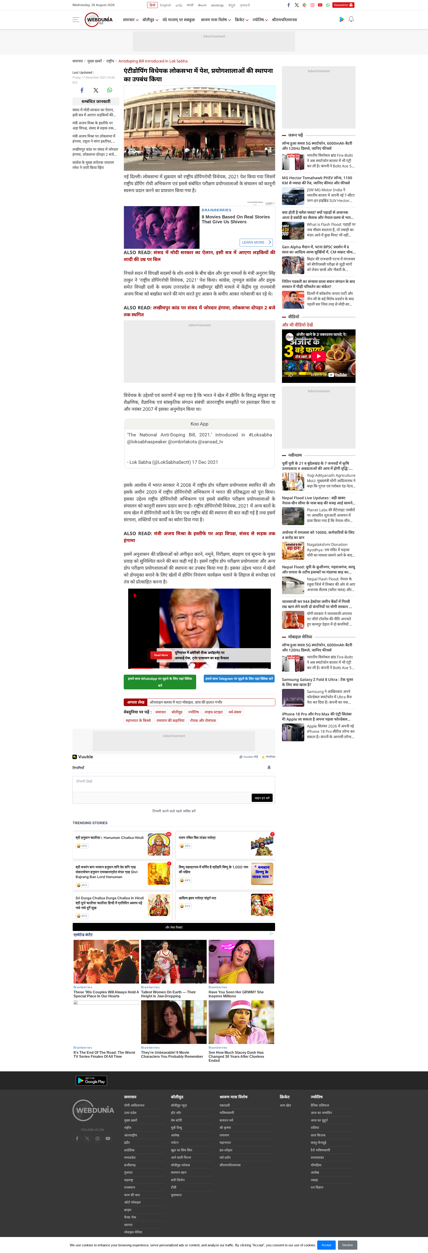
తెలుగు (202, 5)
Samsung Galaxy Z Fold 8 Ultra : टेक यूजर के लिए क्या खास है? (317, 682)
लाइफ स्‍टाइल (214, 712)
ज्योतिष (258, 19)
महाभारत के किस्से (138, 720)
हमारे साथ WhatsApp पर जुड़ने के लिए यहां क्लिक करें (160, 682)
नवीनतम (295, 455)
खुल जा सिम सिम (181, 1150)
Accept (326, 1245)
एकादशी (225, 1105)
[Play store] (342, 19)
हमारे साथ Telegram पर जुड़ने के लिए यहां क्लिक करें (239, 678)
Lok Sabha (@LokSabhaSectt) (160, 462)
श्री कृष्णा (225, 1127)
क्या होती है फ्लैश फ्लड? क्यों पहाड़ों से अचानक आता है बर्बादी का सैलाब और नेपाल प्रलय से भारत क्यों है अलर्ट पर (317, 215)
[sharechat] (304, 5)
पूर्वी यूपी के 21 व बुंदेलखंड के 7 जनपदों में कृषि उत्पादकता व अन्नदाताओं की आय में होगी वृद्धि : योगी (316, 466)
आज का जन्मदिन (321, 1112)
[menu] (76, 19)
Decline (347, 1245)
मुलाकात (176, 1195)
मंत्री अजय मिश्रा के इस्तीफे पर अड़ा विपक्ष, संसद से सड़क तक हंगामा (92, 125)
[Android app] (91, 1080)
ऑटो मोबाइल (132, 1202)
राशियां (315, 1127)
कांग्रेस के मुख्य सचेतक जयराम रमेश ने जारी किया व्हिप (93, 165)
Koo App (199, 424)
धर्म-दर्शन (225, 1157)
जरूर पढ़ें (295, 135)
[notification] (351, 19)
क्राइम (127, 1210)
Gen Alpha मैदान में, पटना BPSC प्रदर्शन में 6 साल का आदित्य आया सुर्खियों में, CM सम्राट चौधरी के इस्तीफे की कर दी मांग (318, 249)
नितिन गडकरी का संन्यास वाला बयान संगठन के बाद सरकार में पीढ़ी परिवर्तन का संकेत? (318, 284)
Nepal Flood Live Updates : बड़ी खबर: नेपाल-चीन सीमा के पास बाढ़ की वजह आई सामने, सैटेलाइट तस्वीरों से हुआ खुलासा (318, 500)
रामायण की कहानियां (170, 720)
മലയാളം (217, 5)
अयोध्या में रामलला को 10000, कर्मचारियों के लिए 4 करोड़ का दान (318, 535)
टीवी (173, 1187)
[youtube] (320, 5)
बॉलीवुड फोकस (180, 1165)
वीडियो (293, 317)
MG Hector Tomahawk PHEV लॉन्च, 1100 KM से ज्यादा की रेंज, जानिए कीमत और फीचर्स (317, 180)
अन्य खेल (285, 1105)
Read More (161, 655)
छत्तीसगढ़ (130, 1165)
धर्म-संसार (234, 712)
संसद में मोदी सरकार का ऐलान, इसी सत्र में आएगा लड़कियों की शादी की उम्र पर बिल (93, 112)
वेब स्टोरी (176, 1120)
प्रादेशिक (129, 1150)
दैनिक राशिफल (320, 1105)
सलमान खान (178, 1172)
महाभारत (225, 1142)
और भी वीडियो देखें (297, 325)
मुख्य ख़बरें (94, 61)
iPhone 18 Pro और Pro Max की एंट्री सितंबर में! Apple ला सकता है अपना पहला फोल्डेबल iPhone (317, 716)
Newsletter (341, 5)
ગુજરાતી (245, 5)
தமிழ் (179, 5)
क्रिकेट (239, 19)
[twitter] (296, 5)
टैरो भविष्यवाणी (320, 1150)
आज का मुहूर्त (319, 1120)
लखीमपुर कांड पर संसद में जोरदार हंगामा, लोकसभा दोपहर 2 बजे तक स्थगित (95, 151)
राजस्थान (129, 1187)
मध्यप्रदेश (130, 1157)
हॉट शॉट (176, 1112)
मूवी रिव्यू (176, 1127)
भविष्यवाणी (227, 1112)
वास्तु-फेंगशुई (318, 1142)
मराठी (190, 5)
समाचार (128, 19)
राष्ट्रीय (110, 61)
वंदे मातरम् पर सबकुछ (179, 19)
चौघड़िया (316, 1165)
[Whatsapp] (328, 5)
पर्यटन (175, 1142)
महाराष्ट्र (128, 1180)
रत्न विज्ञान (317, 1187)
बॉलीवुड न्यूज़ (179, 1105)
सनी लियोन (178, 1180)
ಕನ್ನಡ (231, 5)
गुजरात (128, 1172)
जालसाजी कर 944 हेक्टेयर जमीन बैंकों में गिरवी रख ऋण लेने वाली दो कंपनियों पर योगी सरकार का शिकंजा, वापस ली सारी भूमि (317, 604)
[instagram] (312, 5)
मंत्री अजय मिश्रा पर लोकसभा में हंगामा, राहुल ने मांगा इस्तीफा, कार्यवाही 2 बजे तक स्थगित (93, 138)
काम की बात (132, 1195)
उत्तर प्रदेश (130, 1112)
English (165, 5)
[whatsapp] (110, 90)
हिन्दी (152, 5)
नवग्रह (314, 1180)
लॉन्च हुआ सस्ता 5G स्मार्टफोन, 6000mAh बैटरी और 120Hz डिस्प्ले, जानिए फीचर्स (317, 146)
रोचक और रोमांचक (203, 720)
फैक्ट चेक (130, 1217)
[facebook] (289, 5)
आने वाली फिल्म (181, 1157)
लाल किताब (318, 1135)
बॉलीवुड (148, 19)
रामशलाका (317, 1157)
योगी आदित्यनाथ (134, 1105)
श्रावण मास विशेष (214, 19)
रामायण (224, 1135)
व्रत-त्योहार (226, 1150)
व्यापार (128, 1224)
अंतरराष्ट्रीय (130, 1135)
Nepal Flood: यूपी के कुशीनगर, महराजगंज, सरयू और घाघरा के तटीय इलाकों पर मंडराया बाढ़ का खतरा (318, 569)
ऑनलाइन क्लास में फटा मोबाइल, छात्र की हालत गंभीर (186, 702)
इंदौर (127, 1142)
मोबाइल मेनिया (300, 637)
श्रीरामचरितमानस (284, 19)
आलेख (175, 1135)
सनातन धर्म (226, 1120)
